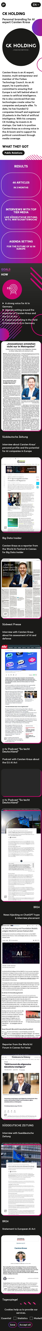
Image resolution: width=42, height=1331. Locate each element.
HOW (4, 274)
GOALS (5, 269)
